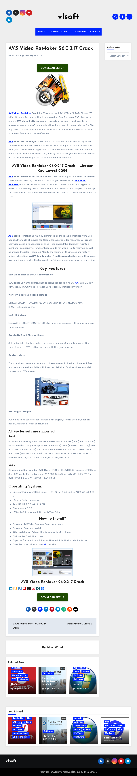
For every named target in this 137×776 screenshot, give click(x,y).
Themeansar (90, 772)
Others (94, 32)
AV (76, 282)
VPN (14, 679)
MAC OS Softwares (114, 725)
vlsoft (68, 17)
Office (76, 672)
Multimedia (80, 32)
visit (44, 544)
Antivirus (42, 32)
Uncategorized (19, 675)
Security (16, 668)
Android (78, 718)
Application (79, 668)
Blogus (76, 772)
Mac (29, 718)
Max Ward (16, 55)
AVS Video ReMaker (19, 113)
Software (17, 672)
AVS (10, 141)
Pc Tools (78, 675)
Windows (24, 679)
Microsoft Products (60, 32)
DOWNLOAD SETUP (52, 67)
